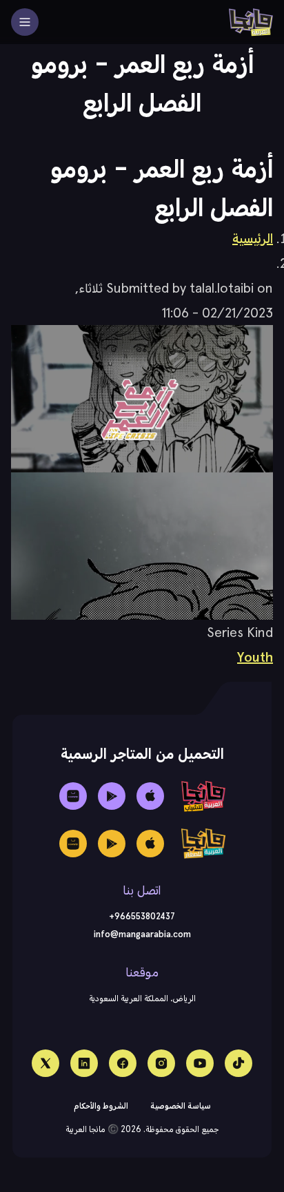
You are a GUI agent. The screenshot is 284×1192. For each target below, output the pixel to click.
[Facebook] (122, 1063)
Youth (255, 657)
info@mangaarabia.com (142, 934)
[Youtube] (200, 1063)
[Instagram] (161, 1063)
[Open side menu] (25, 22)
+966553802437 (142, 916)
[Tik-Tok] (238, 1063)
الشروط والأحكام (101, 1105)
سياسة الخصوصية (180, 1105)
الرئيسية (252, 238)
